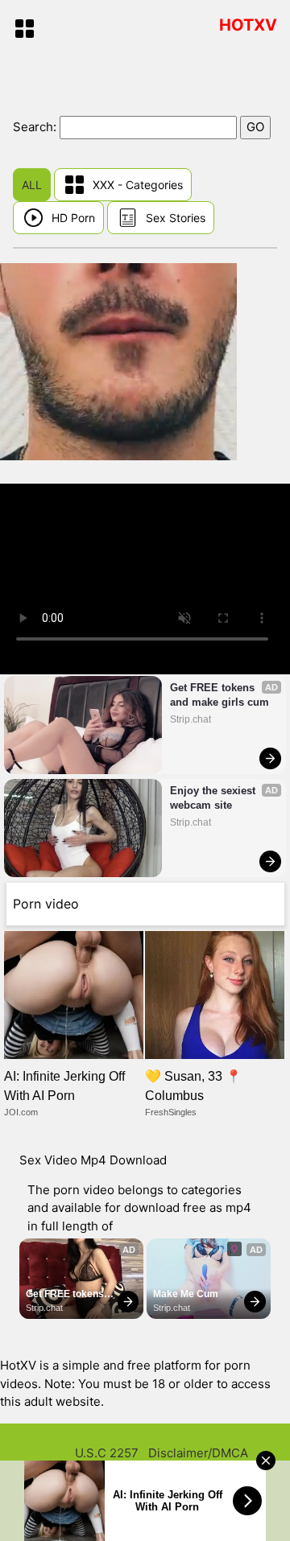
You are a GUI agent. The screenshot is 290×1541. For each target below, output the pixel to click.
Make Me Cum (185, 1294)
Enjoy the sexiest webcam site (214, 798)
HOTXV (248, 25)
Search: (36, 126)
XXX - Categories (138, 185)
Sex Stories (175, 218)
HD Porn (73, 218)
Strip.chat (190, 719)
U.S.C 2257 (107, 1453)
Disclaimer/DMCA (198, 1453)
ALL (32, 185)
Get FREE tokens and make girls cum (219, 695)
